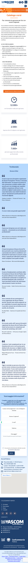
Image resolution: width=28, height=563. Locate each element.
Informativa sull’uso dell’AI (14, 561)
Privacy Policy (5, 556)
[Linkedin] (6, 513)
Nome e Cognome (14, 416)
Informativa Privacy (13, 556)
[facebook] (20, 2)
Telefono (14, 428)
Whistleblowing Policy (10, 558)
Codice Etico (20, 558)
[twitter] (22, 2)
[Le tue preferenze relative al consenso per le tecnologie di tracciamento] (1, 422)
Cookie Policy (22, 556)
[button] (1, 10)
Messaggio (14, 434)
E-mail (14, 422)
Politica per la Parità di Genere (14, 559)
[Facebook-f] (2, 513)
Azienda (14, 410)
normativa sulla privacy (14, 449)
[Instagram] (10, 513)
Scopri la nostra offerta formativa (14, 91)
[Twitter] (14, 513)
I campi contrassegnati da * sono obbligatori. (13, 408)
